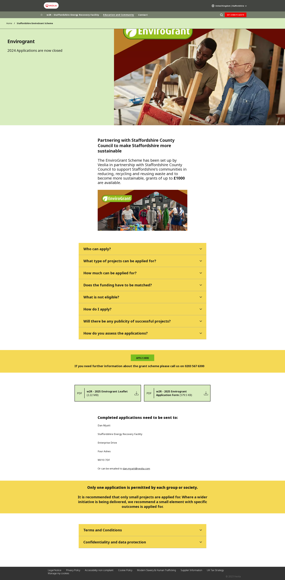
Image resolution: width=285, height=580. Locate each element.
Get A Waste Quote (235, 15)
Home (9, 23)
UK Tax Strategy (215, 570)
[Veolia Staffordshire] (51, 5)
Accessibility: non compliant (99, 570)
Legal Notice (54, 570)
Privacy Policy (73, 570)
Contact (143, 14)
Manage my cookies (58, 573)
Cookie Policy (125, 570)
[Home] (42, 15)
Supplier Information (191, 570)
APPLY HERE (142, 357)
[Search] (221, 14)
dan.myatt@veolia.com (136, 468)
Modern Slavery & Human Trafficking (156, 570)
